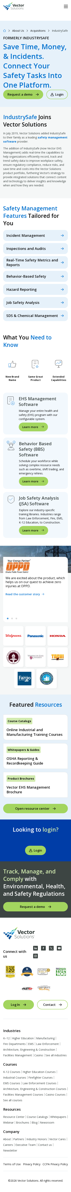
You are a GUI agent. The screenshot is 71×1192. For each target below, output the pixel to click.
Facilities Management (17, 1055)
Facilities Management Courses (23, 1094)
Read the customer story (23, 594)
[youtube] (59, 948)
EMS (31, 1044)
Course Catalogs (37, 1117)
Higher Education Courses (39, 1072)
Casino (38, 1055)
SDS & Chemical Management (32, 315)
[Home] (4, 31)
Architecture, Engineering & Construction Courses (34, 1089)
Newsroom (47, 1122)
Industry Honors (36, 1139)
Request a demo (20, 94)
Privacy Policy (31, 1164)
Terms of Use (12, 1164)
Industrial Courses (14, 1077)
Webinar (8, 1122)
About (7, 1139)
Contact (49, 1005)
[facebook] (43, 948)
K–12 (6, 1038)
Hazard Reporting (21, 289)
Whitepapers (58, 1117)
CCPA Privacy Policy (55, 1164)
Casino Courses (55, 1094)
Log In (15, 1005)
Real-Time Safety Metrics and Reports (32, 262)
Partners (18, 1139)
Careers (8, 1145)
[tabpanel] (35, 589)
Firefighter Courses (40, 1077)
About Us (18, 30)
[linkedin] (35, 948)
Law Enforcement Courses (39, 1083)
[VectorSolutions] (17, 6)
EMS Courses (11, 1083)
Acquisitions (38, 30)
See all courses (12, 1100)
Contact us (45, 1145)
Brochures (22, 1122)
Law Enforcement (47, 1044)
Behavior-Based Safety (26, 276)
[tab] (7, 618)
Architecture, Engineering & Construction (29, 1049)
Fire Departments (14, 1044)
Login (59, 94)
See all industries (56, 1055)
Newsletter (10, 1150)
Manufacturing (45, 1038)
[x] (51, 948)
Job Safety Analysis (22, 302)
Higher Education (23, 1038)
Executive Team (25, 1145)
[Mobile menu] (66, 6)
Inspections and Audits (26, 248)
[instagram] (35, 956)
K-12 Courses (11, 1072)
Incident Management (25, 235)
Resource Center (13, 1117)
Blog (34, 1122)
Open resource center (32, 808)
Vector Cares (57, 1139)
